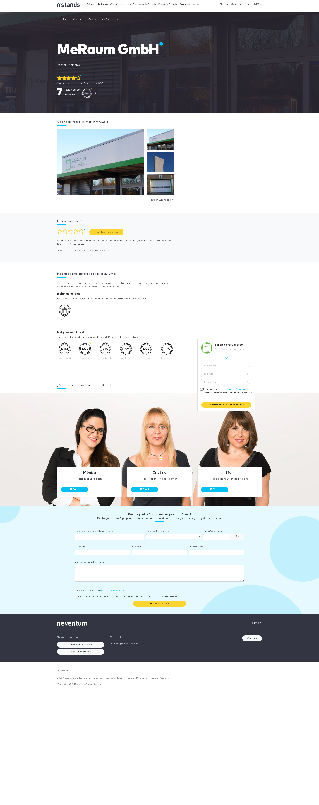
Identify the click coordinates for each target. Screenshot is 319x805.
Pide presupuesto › (81, 645)
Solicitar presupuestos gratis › (226, 405)
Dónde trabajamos (97, 4)
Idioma (255, 623)
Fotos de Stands (167, 4)
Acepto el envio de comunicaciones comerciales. (227, 393)
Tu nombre (81, 546)
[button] (100, 163)
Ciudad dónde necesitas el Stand (94, 531)
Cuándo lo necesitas (158, 531)
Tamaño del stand (213, 531)
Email (75, 489)
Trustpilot (62, 671)
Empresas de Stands (144, 4)
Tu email (136, 546)
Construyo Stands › (80, 652)
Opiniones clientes (189, 4)
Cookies (252, 638)
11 (70, 83)
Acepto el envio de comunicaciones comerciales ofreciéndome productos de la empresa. (129, 596)
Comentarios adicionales (89, 562)
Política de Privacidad (235, 389)
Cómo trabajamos (120, 4)
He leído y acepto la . (225, 389)
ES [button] (258, 4)
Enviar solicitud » (159, 604)
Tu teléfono (196, 546)
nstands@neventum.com (236, 4)
